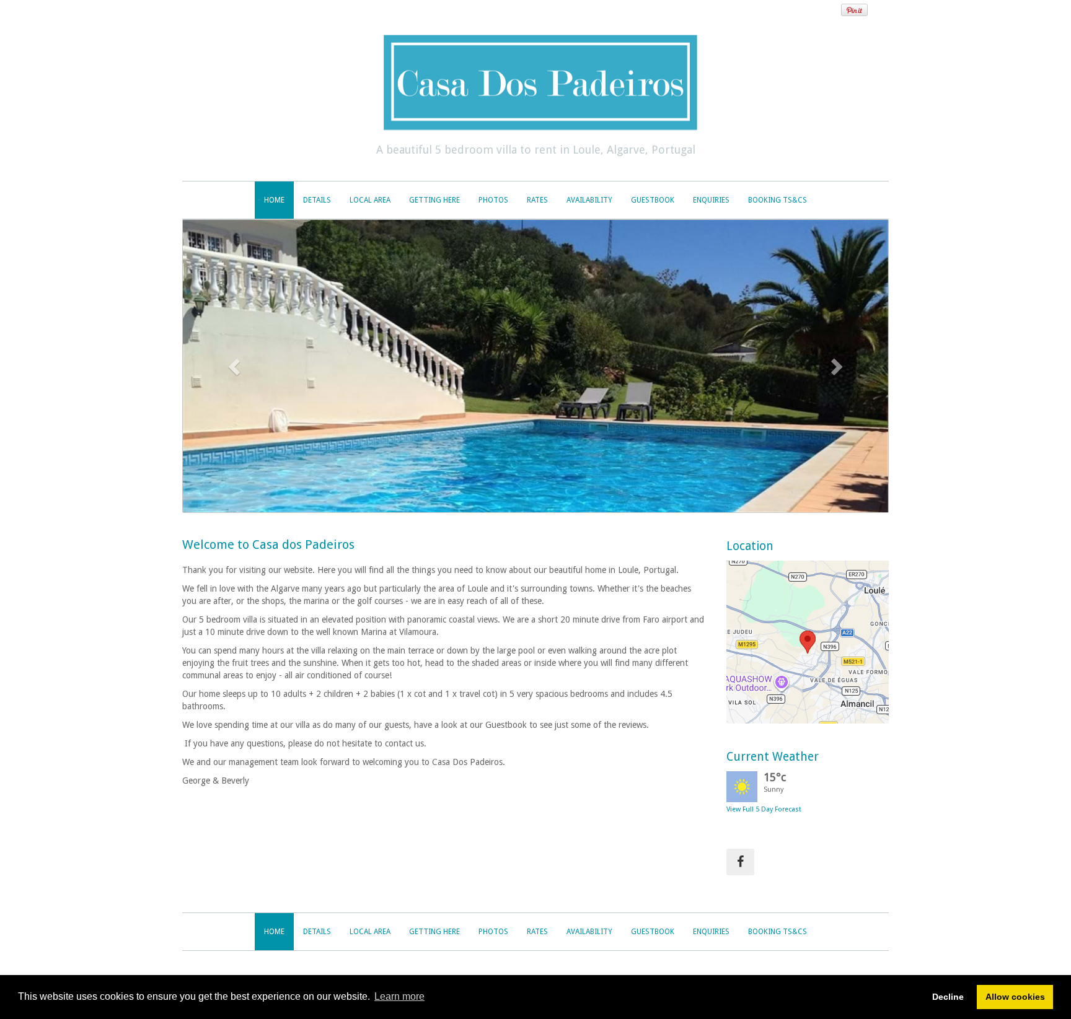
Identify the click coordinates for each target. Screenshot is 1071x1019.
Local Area (370, 200)
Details (317, 200)
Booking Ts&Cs (777, 200)
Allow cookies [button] (1015, 997)
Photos (493, 200)
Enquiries (711, 200)
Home (274, 200)
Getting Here (434, 200)
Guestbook (652, 200)
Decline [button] (948, 997)
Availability (589, 200)
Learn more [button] (399, 996)
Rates (537, 200)
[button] (236, 366)
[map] (807, 642)
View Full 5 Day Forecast (763, 809)
